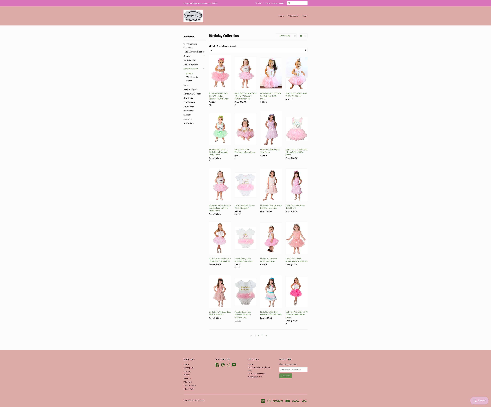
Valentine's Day (192, 77)
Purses (186, 85)
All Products (188, 123)
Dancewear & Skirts (192, 93)
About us (187, 378)
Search (186, 364)
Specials (187, 114)
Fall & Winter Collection (193, 51)
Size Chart (187, 371)
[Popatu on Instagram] (228, 364)
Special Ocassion (190, 68)
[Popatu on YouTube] (234, 364)
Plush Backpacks (190, 89)
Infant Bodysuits (190, 64)
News (305, 16)
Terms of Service (189, 385)
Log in (268, 3)
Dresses (187, 56)
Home (281, 16)
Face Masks (188, 106)
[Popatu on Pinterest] (223, 364)
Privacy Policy (188, 389)
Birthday (189, 73)
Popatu (201, 400)
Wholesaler (293, 16)
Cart (260, 3)
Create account (278, 3)
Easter (189, 81)
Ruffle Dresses (189, 60)
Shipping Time (188, 368)
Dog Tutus (188, 98)
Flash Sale (187, 119)
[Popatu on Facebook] (217, 364)
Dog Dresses (189, 102)
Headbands (188, 110)
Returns (186, 375)
